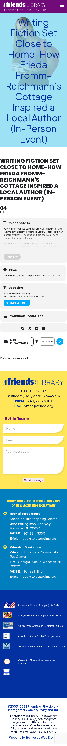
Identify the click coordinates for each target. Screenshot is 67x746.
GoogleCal (36, 316)
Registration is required (15, 252)
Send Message (33, 480)
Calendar (17, 316)
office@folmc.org (38, 406)
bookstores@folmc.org (39, 538)
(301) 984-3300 (34, 533)
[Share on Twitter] (30, 328)
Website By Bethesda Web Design (33, 737)
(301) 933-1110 (33, 571)
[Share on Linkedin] (37, 328)
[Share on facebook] (23, 328)
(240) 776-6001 (39, 401)
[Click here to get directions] (59, 341)
